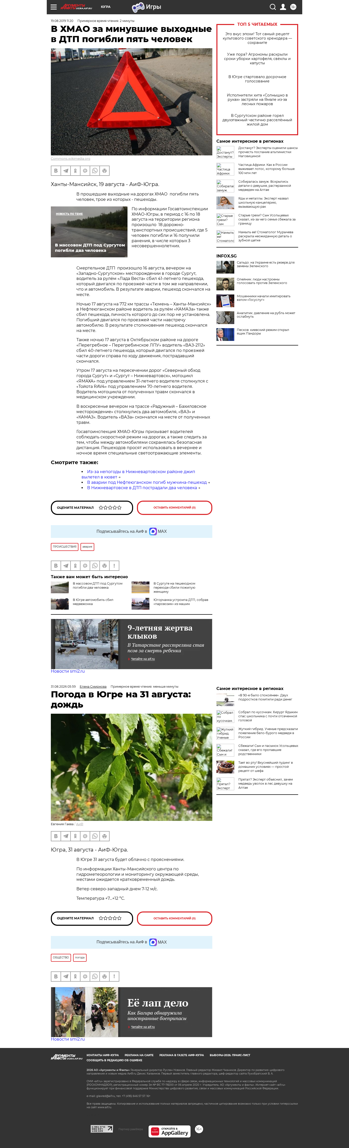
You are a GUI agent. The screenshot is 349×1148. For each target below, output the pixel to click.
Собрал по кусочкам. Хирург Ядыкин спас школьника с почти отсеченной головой (268, 716)
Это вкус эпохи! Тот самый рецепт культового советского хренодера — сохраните (257, 38)
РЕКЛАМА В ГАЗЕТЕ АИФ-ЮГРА (181, 1055)
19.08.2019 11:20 (62, 21)
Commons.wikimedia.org (70, 159)
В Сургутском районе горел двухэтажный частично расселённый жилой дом (257, 120)
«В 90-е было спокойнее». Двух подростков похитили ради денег (265, 697)
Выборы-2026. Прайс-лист (230, 1055)
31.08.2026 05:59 (63, 686)
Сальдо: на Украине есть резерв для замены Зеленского (266, 264)
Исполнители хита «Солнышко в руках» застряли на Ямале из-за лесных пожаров (257, 99)
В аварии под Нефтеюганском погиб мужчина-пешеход (147, 482)
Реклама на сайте (139, 1055)
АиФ (79, 824)
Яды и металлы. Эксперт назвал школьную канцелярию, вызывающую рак (263, 202)
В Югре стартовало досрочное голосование (257, 79)
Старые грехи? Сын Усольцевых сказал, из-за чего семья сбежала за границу (267, 219)
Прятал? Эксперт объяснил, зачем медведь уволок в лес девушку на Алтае (265, 783)
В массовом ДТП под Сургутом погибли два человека (97, 585)
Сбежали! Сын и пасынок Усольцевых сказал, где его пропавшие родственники (268, 750)
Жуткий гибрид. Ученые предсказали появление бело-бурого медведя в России (268, 733)
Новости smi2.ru (68, 671)
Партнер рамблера (131, 1129)
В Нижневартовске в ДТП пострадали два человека (142, 487)
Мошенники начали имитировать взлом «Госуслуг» (263, 298)
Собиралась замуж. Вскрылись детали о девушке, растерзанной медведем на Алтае (264, 186)
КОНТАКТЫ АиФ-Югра (103, 1055)
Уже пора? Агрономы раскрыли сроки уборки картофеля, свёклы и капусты (257, 58)
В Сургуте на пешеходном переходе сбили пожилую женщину (174, 588)
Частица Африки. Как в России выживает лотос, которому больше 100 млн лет (266, 169)
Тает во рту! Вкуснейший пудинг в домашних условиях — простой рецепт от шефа (265, 767)
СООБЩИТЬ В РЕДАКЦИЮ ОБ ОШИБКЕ (114, 1060)
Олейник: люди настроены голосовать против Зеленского (262, 281)
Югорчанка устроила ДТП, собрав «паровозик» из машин (181, 602)
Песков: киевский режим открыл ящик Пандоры (263, 331)
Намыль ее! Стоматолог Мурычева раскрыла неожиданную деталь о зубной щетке (265, 236)
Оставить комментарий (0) (175, 507)
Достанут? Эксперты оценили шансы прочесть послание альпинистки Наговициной (268, 152)
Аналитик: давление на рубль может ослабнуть (266, 314)
